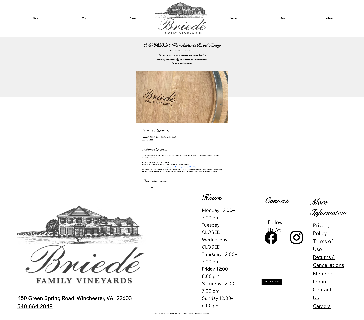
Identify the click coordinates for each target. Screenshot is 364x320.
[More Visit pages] (86, 18)
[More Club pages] (284, 18)
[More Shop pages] (332, 18)
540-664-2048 (35, 306)
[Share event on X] (148, 187)
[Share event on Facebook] (143, 187)
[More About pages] (38, 18)
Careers (322, 306)
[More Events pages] (236, 18)
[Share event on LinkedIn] (152, 187)
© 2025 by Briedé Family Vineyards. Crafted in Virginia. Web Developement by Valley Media (182, 313)
